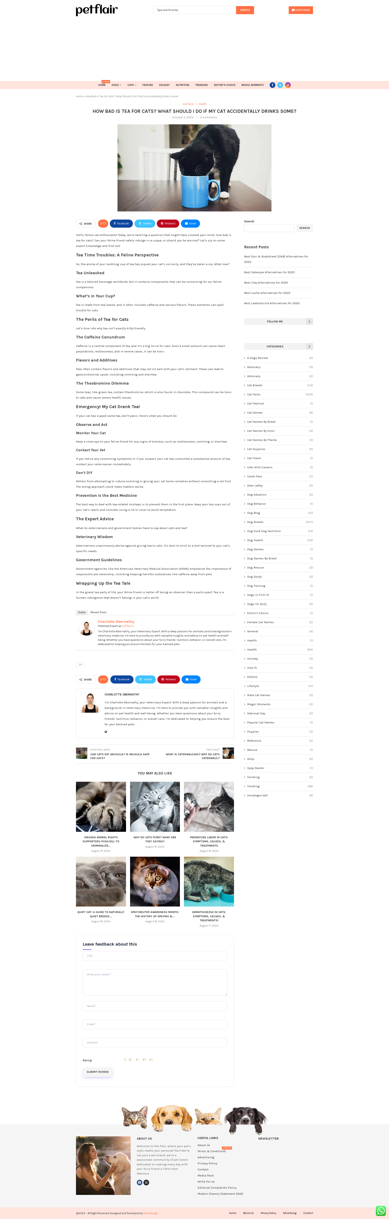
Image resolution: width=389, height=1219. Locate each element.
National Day (280, 713)
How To (280, 668)
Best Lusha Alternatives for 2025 (267, 293)
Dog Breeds (280, 522)
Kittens (280, 677)
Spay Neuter (280, 768)
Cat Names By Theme (280, 440)
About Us (204, 1145)
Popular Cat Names (280, 722)
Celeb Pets (280, 476)
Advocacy (280, 367)
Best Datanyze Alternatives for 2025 (269, 272)
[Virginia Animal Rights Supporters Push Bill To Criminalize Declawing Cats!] (101, 807)
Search (249, 221)
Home (102, 83)
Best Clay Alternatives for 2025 (266, 282)
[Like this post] (104, 224)
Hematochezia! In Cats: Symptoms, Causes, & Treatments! (209, 916)
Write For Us (206, 1181)
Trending (201, 84)
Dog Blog (280, 513)
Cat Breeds (280, 385)
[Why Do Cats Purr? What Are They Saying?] (155, 807)
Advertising (206, 1157)
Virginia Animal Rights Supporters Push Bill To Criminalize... (101, 841)
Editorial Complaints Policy (217, 1187)
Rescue (280, 750)
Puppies (280, 731)
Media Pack (206, 1175)
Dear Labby (280, 485)
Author (82, 612)
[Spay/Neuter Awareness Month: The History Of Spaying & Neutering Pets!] (155, 882)
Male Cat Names (280, 695)
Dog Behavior (280, 504)
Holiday (164, 84)
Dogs (115, 84)
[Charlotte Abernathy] (86, 624)
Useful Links (208, 1138)
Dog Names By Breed (280, 558)
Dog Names (280, 549)
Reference (280, 740)
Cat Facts (280, 394)
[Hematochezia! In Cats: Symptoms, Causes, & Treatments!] (209, 882)
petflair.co (128, 625)
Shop (280, 759)
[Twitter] (280, 85)
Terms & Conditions (212, 1151)
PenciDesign (150, 1213)
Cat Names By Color (280, 431)
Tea (80, 664)
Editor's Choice (280, 613)
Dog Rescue (280, 567)
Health (280, 640)
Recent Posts (99, 612)
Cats (130, 84)
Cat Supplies (280, 449)
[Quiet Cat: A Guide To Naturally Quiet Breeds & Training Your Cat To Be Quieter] (101, 882)
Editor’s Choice (224, 84)
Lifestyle (280, 686)
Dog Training (280, 586)
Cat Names (280, 412)
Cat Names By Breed (280, 421)
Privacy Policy (207, 1163)
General (280, 631)
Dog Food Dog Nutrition (280, 531)
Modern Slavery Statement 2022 (220, 1193)
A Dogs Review (280, 358)
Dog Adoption (280, 494)
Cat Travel (280, 458)
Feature (147, 84)
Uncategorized (280, 795)
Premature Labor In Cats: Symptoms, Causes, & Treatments (209, 841)
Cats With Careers (280, 467)
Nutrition (182, 84)
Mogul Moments (253, 84)
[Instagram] (288, 85)
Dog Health (280, 540)
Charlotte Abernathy (116, 621)
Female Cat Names (280, 622)
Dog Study (280, 576)
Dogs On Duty (280, 604)
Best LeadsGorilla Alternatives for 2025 (272, 303)
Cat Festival (280, 403)
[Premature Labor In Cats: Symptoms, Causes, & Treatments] (209, 807)
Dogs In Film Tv (280, 595)
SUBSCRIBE (302, 10)
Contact (203, 1169)
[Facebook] (272, 85)
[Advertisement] (194, 46)
